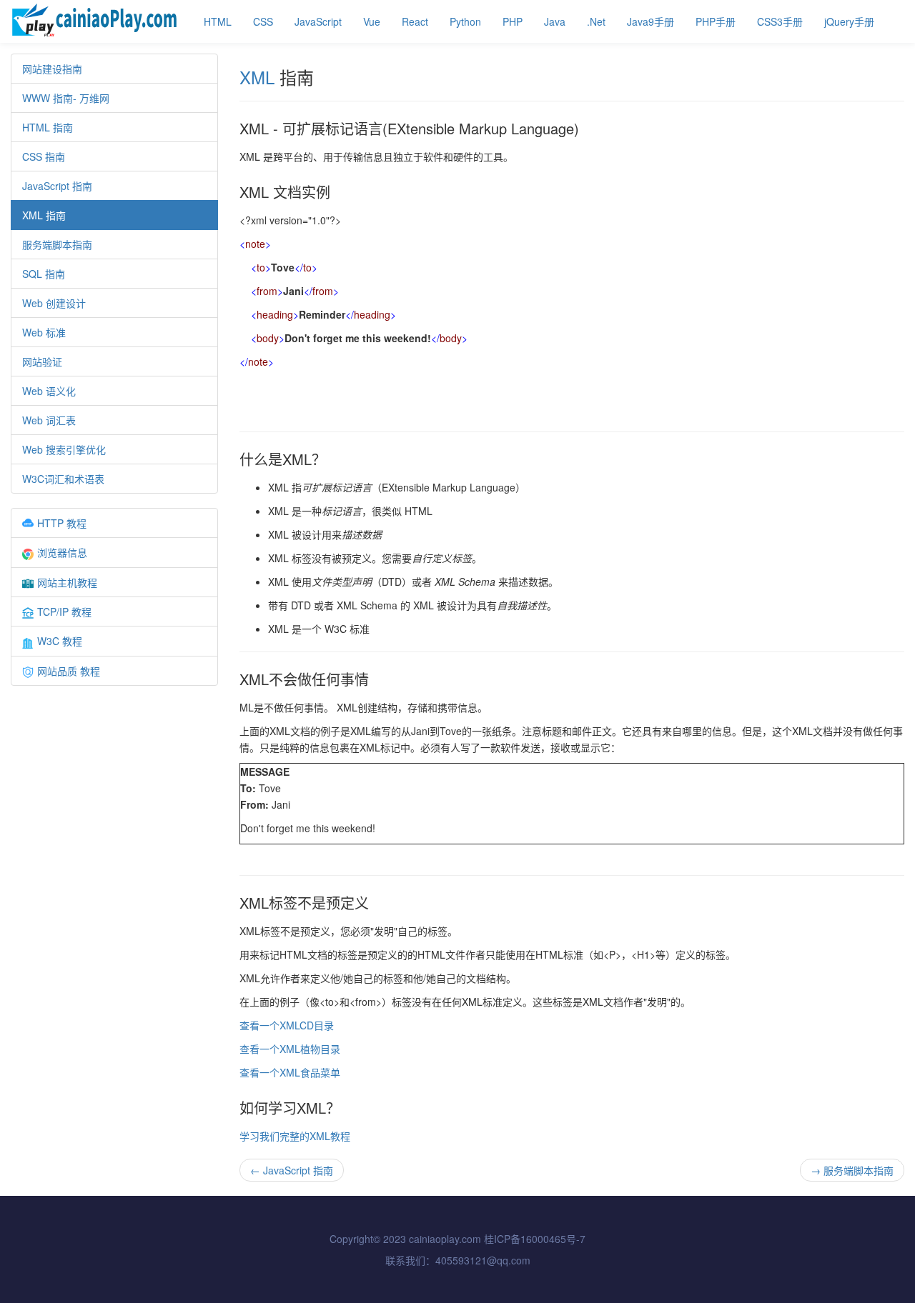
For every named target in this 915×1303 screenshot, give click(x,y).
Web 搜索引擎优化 (64, 449)
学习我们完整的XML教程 (294, 1136)
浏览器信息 (62, 552)
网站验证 (42, 361)
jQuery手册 (849, 21)
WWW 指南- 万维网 (65, 98)
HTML (218, 21)
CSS (263, 21)
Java (554, 21)
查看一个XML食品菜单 (289, 1072)
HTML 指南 (47, 127)
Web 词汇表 (49, 420)
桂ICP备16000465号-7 (534, 1239)
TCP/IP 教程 (64, 611)
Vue (371, 21)
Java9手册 (650, 21)
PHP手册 (716, 21)
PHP (513, 21)
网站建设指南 (52, 68)
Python (465, 21)
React (415, 21)
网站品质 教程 (68, 671)
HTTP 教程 (61, 523)
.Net (596, 21)
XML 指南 (44, 215)
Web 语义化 (49, 391)
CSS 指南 (43, 156)
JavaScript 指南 (57, 186)
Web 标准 (44, 332)
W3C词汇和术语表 (63, 478)
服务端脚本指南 (57, 244)
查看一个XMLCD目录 (286, 1025)
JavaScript (318, 21)
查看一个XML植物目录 (289, 1049)
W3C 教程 (59, 641)
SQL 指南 (43, 273)
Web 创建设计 (54, 303)
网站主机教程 (67, 582)
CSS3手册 (780, 21)
